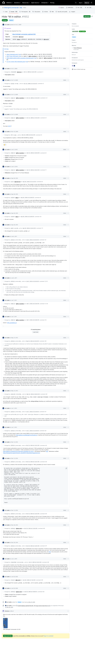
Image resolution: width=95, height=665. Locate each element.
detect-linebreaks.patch (12, 54)
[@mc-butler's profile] (3, 24)
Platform (9, 2)
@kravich (46, 39)
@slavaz (21, 36)
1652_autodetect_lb (12, 322)
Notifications (70, 7)
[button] (66, 468)
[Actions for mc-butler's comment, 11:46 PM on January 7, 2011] (68, 317)
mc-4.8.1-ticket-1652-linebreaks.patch (16, 61)
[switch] (4, 145)
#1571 (9, 126)
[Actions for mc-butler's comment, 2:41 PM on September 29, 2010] (68, 225)
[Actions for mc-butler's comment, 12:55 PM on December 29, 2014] (68, 542)
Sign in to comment (48, 636)
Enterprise (44, 2)
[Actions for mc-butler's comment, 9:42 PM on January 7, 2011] (68, 300)
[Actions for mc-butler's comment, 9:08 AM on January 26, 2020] (68, 588)
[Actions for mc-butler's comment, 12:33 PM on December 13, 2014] (68, 510)
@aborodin (19, 528)
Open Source (35, 2)
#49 (47, 451)
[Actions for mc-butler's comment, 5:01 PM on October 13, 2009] (68, 80)
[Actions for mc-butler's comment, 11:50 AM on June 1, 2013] (68, 427)
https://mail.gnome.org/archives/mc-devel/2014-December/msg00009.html (21, 452)
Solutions (17, 2)
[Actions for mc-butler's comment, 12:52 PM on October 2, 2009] (68, 69)
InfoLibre (7, 611)
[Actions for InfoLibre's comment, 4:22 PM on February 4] (68, 611)
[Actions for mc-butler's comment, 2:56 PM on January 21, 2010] (68, 150)
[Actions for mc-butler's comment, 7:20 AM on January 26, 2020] (68, 577)
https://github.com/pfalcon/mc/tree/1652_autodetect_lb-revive (18, 451)
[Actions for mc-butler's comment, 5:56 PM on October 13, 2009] (68, 95)
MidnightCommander (11, 7)
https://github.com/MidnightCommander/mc (26, 435)
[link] (8, 602)
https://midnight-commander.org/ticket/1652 (24, 34)
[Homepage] (3, 2)
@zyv (18, 39)
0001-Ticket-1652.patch (12, 56)
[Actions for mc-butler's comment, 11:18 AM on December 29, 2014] (68, 525)
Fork (79, 7)
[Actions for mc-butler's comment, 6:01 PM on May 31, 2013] (68, 391)
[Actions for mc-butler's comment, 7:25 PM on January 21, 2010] (68, 167)
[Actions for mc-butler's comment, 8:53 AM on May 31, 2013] (68, 338)
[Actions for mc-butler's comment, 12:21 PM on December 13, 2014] (68, 442)
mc (21, 7)
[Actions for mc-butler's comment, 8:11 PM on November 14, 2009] (68, 132)
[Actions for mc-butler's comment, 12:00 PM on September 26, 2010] (68, 194)
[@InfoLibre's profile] (3, 611)
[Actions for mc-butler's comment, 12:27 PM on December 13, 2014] (68, 458)
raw (20, 54)
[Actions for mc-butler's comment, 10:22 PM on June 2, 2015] (68, 559)
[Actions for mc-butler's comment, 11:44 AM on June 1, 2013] (68, 408)
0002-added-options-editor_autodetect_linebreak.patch (20, 58)
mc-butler (7, 24)
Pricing (52, 2)
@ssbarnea (17, 181)
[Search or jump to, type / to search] (75, 2)
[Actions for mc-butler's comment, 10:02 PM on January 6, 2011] (68, 236)
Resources (25, 2)
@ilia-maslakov (33, 56)
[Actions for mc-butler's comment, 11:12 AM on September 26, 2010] (68, 178)
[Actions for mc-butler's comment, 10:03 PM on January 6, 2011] (68, 278)
